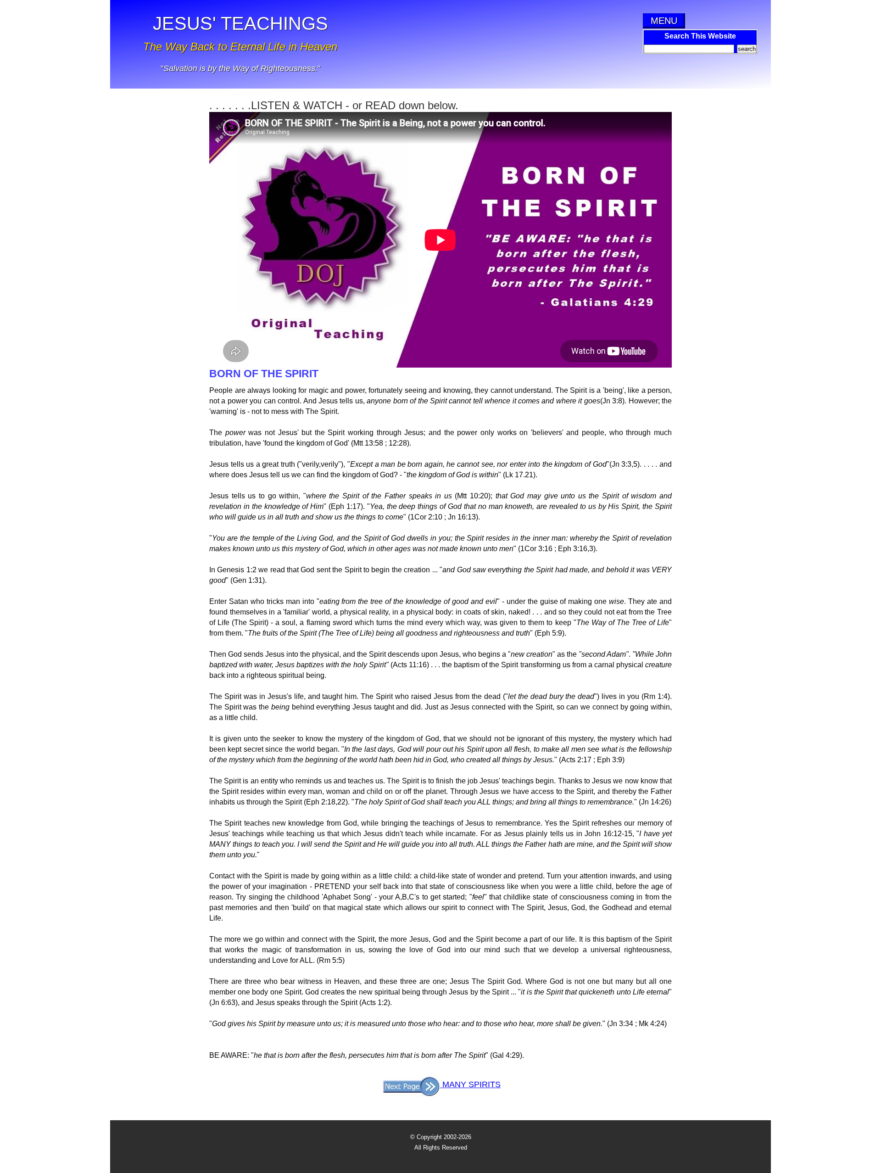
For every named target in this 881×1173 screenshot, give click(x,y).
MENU (664, 21)
